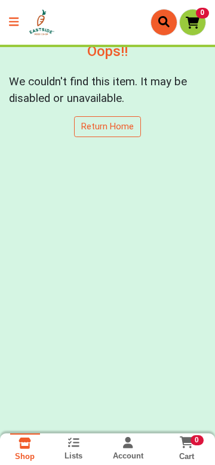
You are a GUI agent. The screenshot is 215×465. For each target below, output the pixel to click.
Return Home (107, 126)
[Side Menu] (14, 22)
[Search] (164, 22)
